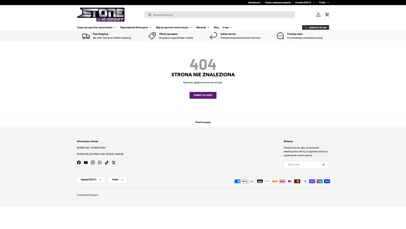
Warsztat (201, 27)
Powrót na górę (203, 122)
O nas (226, 27)
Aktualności (254, 2)
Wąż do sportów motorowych (172, 27)
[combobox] (219, 14)
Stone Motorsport (90, 195)
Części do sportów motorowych (94, 27)
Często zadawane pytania (278, 2)
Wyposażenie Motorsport (134, 27)
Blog (216, 27)
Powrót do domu (203, 95)
